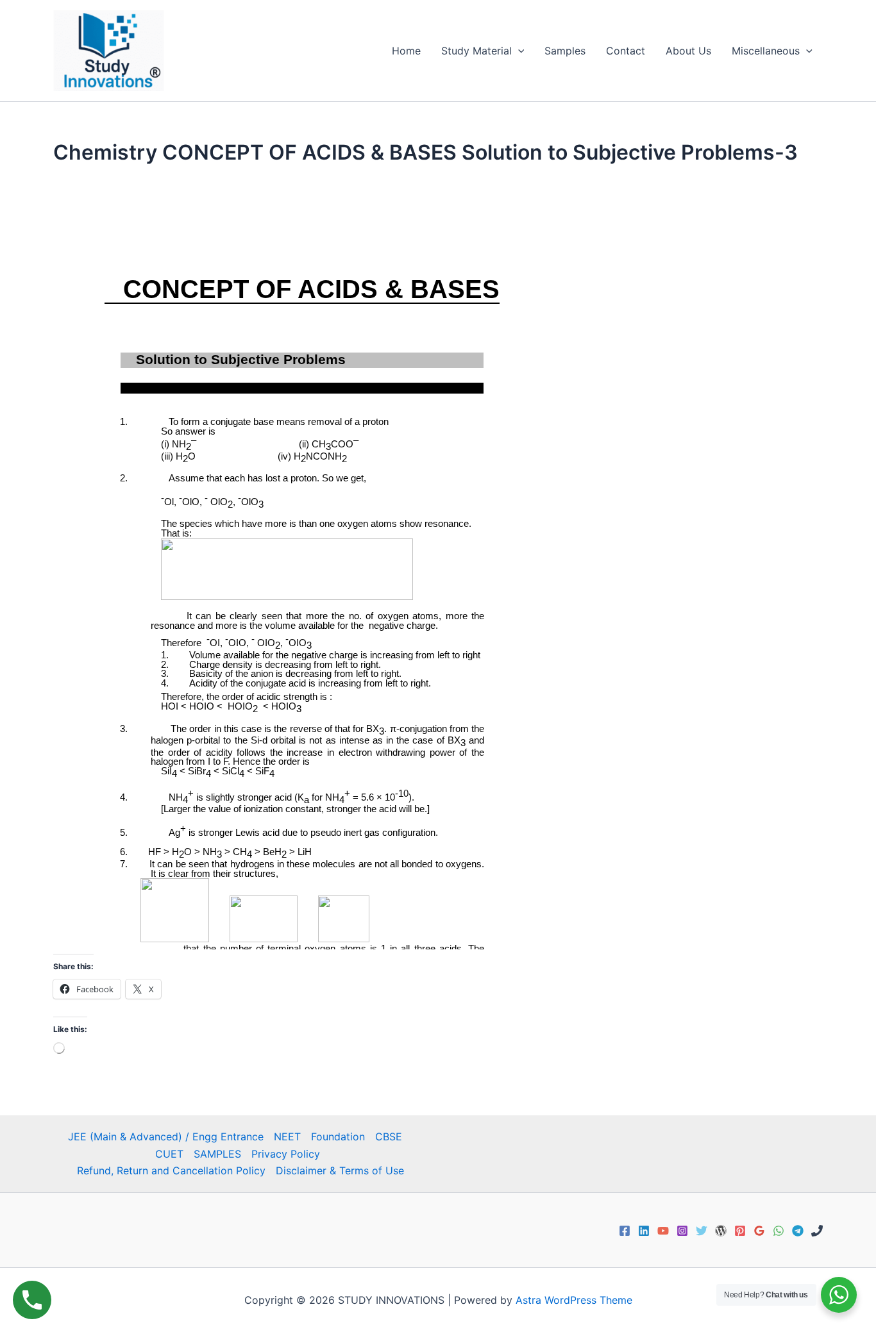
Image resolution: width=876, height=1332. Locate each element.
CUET (169, 1153)
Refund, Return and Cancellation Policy (171, 1170)
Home (406, 50)
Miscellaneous (766, 50)
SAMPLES (217, 1153)
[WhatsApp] (778, 1230)
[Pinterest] (740, 1230)
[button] (518, 50)
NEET (287, 1136)
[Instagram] (682, 1230)
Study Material (476, 50)
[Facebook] (624, 1230)
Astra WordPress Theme (574, 1300)
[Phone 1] (817, 1230)
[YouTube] (663, 1230)
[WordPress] (721, 1230)
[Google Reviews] (759, 1230)
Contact (625, 50)
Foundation (338, 1136)
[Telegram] (798, 1230)
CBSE (388, 1136)
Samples (564, 50)
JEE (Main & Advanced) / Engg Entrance (166, 1136)
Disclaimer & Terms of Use (340, 1170)
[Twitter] (701, 1230)
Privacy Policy (285, 1153)
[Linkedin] (644, 1230)
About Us (688, 50)
